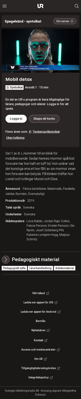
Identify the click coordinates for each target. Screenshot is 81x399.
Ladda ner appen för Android (38, 311)
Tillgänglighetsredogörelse (38, 368)
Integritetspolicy (38, 377)
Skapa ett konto (44, 118)
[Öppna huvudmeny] (4, 6)
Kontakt (38, 340)
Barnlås (40, 320)
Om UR (38, 358)
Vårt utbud (38, 293)
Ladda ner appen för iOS (38, 302)
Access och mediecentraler (38, 349)
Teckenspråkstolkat (46, 132)
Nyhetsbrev (38, 330)
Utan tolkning (15, 138)
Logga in (16, 118)
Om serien (62, 21)
